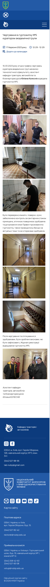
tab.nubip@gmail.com (14, 465)
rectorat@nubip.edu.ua (15, 534)
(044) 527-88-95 (11, 460)
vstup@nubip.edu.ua (13, 568)
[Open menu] (44, 25)
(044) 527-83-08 (11, 563)
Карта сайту (11, 508)
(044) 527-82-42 (11, 530)
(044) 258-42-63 (11, 560)
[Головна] (6, 5)
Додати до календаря (16, 51)
